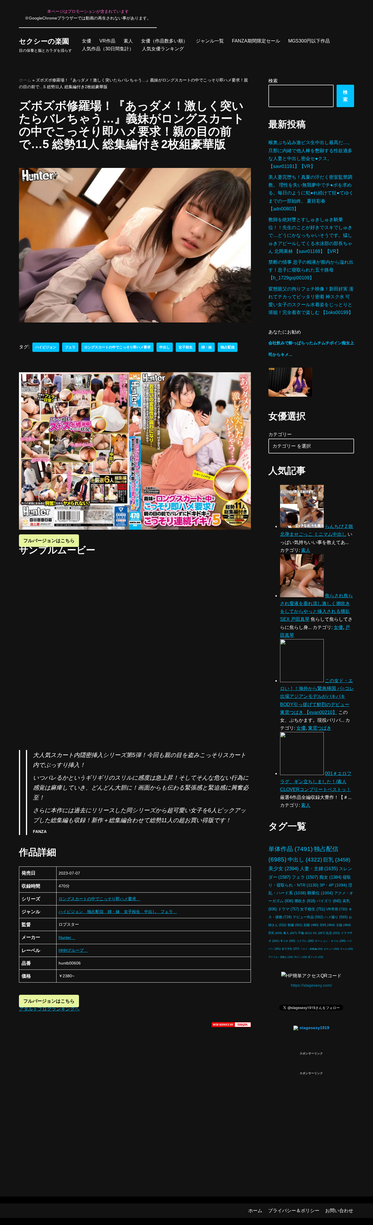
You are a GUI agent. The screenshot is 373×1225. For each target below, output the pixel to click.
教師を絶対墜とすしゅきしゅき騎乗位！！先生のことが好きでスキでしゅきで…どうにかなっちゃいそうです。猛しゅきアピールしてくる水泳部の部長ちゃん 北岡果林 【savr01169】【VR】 (310, 235)
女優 (86, 40)
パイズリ (328, 901)
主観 (343, 925)
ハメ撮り (336, 917)
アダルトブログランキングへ (49, 1008)
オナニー (331, 948)
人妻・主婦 (319, 868)
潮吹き (304, 901)
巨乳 (336, 860)
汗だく (300, 957)
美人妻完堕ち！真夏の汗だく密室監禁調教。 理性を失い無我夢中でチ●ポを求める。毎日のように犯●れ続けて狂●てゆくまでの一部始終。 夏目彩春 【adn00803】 (310, 193)
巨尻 (275, 933)
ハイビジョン (45, 347)
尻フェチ (315, 957)
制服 (295, 925)
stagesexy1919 (314, 1027)
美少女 (283, 868)
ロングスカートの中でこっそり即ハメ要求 (117, 347)
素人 (128, 40)
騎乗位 (320, 893)
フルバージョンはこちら (49, 540)
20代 (327, 925)
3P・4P (333, 885)
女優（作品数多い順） (164, 40)
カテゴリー (280, 434)
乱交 (333, 933)
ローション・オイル (330, 940)
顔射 (311, 925)
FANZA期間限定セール (256, 40)
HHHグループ (73, 950)
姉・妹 (206, 347)
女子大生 (290, 948)
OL (319, 933)
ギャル (346, 948)
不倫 (305, 933)
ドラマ (288, 909)
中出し (164, 347)
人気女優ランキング (163, 48)
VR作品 (107, 40)
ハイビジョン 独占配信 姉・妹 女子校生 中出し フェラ (118, 911)
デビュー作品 (308, 917)
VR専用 (336, 909)
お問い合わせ (339, 1210)
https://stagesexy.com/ (311, 985)
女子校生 (186, 347)
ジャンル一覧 (210, 40)
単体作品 (290, 848)
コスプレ (305, 940)
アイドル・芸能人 (280, 957)
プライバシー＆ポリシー (293, 1210)
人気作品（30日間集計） (108, 48)
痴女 (330, 877)
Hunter (67, 937)
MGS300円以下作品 (309, 40)
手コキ (287, 940)
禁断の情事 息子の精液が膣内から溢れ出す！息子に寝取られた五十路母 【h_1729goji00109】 (310, 270)
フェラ (70, 347)
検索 (273, 80)
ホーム (25, 80)
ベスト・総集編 (311, 948)
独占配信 (228, 347)
